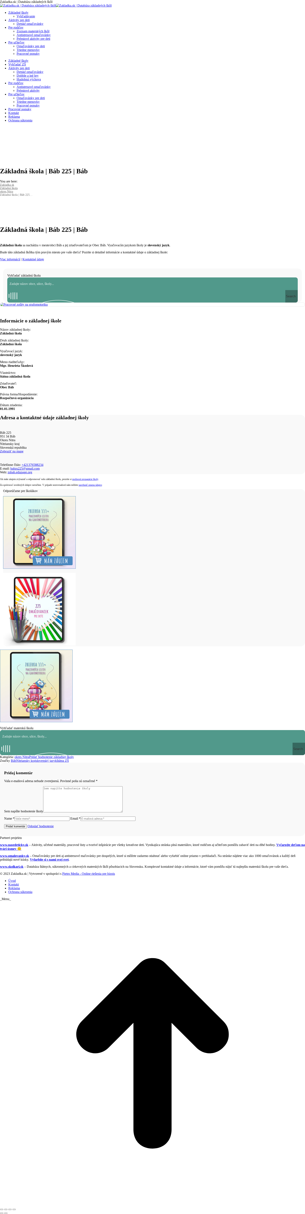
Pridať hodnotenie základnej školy (51, 757)
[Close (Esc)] (1, 1209)
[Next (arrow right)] (5, 1213)
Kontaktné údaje (33, 259)
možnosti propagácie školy (85, 479)
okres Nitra (22, 757)
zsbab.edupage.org (20, 472)
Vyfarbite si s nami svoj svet (49, 859)
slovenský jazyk (46, 760)
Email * (75, 818)
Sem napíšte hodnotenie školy (23, 811)
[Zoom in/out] (14, 1209)
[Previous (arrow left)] (1, 1213)
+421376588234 (32, 465)
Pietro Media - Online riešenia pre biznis (88, 873)
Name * (9, 818)
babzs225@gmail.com (25, 468)
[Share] (5, 1209)
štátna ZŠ (63, 760)
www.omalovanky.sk (14, 856)
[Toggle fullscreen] (10, 1209)
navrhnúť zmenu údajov (90, 485)
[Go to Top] (152, 1204)
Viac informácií (10, 259)
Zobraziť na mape (11, 451)
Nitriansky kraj (26, 760)
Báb (13, 760)
